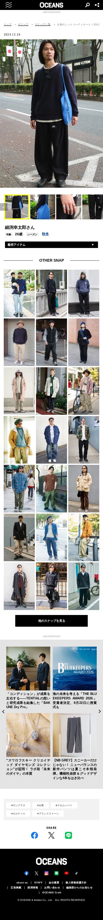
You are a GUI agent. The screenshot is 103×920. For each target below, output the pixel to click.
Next (100, 711)
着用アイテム (17, 244)
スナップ (23, 24)
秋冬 (45, 234)
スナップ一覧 (42, 24)
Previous (3, 711)
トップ (8, 24)
